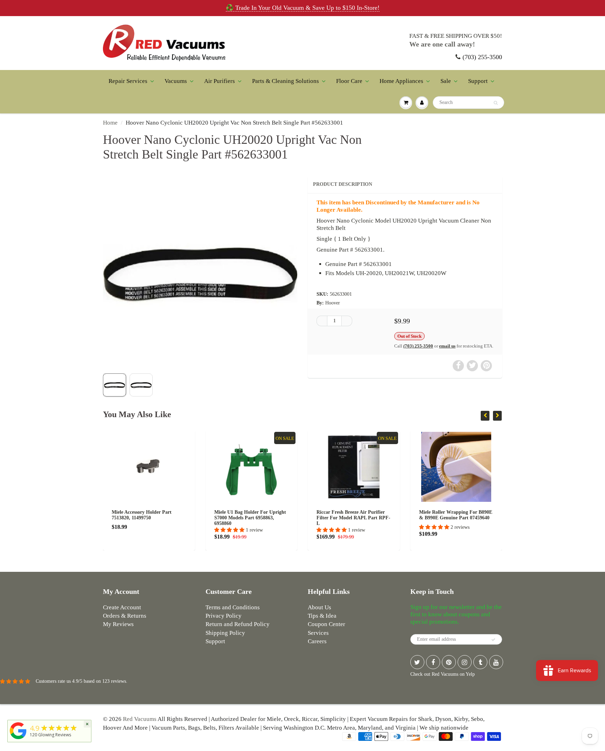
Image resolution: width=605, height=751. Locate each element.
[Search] (495, 102)
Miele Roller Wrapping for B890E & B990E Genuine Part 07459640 (360, 515)
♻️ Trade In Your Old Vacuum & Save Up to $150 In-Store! (303, 7)
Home (110, 122)
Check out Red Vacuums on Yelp (442, 674)
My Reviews (118, 624)
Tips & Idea (322, 615)
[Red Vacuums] (18, 739)
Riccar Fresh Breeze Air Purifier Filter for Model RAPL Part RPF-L (258, 518)
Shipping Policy (225, 633)
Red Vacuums (140, 719)
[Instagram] (465, 662)
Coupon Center (326, 624)
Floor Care (349, 81)
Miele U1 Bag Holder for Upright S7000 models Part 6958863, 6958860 (154, 518)
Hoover (332, 303)
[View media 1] (114, 384)
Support (478, 81)
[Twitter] (417, 662)
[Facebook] (433, 662)
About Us (319, 607)
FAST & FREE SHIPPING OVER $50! (455, 36)
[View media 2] (141, 384)
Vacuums (176, 81)
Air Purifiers (219, 81)
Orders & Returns (124, 615)
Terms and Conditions (233, 607)
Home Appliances (401, 81)
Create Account (122, 607)
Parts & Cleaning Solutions (285, 81)
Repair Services (128, 81)
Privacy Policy (224, 615)
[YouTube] (496, 662)
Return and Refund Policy (238, 624)
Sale (445, 81)
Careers (317, 641)
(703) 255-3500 (482, 57)
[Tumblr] (480, 662)
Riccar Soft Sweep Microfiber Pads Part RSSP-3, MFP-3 (463, 515)
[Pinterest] (449, 662)
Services (318, 633)
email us (447, 346)
